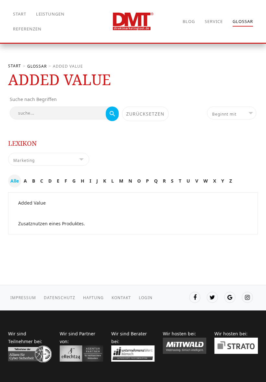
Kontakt (121, 297)
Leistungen (50, 14)
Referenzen (27, 29)
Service (214, 21)
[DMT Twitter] (212, 297)
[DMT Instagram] (247, 297)
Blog (189, 21)
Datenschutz (59, 297)
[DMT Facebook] (194, 297)
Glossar (243, 21)
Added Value (32, 203)
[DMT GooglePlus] (230, 297)
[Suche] (112, 114)
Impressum (23, 297)
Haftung (93, 297)
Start (19, 14)
